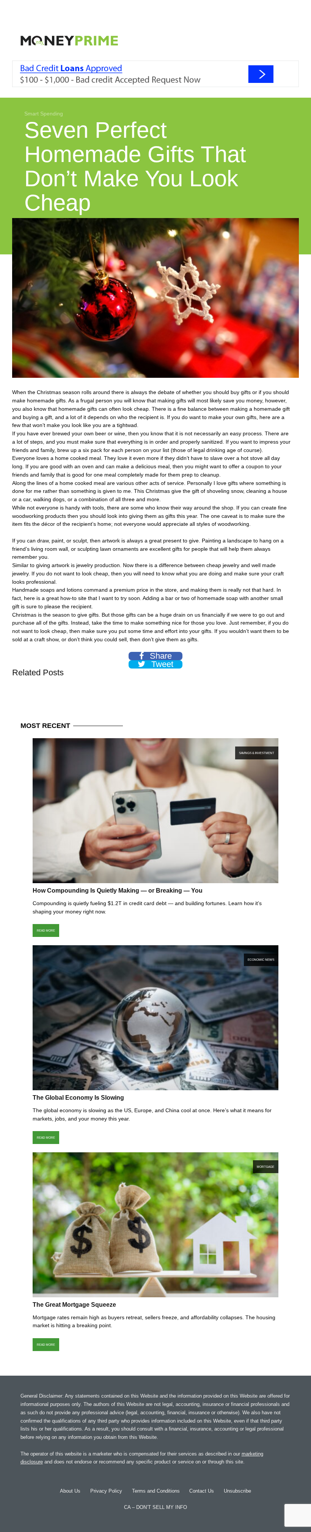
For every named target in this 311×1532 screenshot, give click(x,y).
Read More (46, 930)
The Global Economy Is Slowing (78, 1097)
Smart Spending (43, 114)
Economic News (261, 960)
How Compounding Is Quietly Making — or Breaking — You (118, 890)
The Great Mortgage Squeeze (74, 1304)
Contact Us (201, 1491)
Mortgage (265, 1167)
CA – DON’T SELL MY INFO (155, 1507)
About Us (70, 1491)
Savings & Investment (256, 753)
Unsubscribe (237, 1491)
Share (160, 656)
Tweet (161, 664)
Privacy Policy (106, 1491)
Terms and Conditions (156, 1491)
